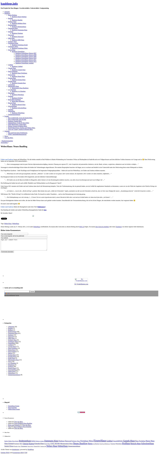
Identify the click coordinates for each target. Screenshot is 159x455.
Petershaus (11, 365)
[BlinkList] (30, 215)
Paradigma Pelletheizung (105, 443)
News (10, 361)
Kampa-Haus (12, 355)
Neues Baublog (80, 443)
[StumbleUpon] (16, 215)
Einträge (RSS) (5, 452)
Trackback (119, 227)
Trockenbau (4, 142)
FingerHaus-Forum (13, 406)
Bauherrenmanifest (7, 141)
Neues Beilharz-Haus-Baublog (23, 423)
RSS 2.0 (81, 227)
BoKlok (33, 441)
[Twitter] (2, 215)
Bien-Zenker (15, 441)
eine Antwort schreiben (102, 227)
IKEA (21, 443)
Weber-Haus (8, 223)
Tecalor (16, 446)
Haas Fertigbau (12, 348)
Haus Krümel (12, 351)
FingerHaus (11, 343)
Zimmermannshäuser (14, 375)
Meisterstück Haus (13, 360)
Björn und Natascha (14, 425)
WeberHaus (15, 223)
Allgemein (11, 326)
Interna (10, 353)
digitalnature (15, 449)
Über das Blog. (18, 421)
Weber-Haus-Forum (14, 409)
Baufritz (10, 328)
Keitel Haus (11, 358)
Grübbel (10, 345)
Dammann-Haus (13, 333)
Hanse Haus (11, 350)
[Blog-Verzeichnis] (81, 412)
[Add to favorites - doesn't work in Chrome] (13, 215)
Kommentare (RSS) (18, 452)
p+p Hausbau (12, 363)
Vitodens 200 (43, 446)
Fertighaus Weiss (13, 341)
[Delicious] (19, 215)
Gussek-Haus (12, 346)
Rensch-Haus (12, 368)
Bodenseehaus (12, 331)
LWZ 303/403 (55, 443)
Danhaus (10, 335)
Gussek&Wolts (118, 441)
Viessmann (24, 446)
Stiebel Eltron (9, 446)
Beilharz (10, 330)
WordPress (31, 449)
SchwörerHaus (12, 370)
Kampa (31, 443)
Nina (9, 426)
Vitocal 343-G (37, 446)
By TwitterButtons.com (81, 284)
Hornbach (16, 443)
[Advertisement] (22, 154)
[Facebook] (6, 215)
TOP (25, 452)
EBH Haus (11, 338)
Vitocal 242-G (30, 446)
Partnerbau (113, 443)
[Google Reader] (23, 215)
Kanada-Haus (12, 356)
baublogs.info (9, 3)
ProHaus (10, 366)
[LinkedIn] (26, 215)
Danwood (11, 336)
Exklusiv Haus (12, 340)
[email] (9, 215)
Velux (19, 446)
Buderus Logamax (40, 441)
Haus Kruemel (12, 407)
